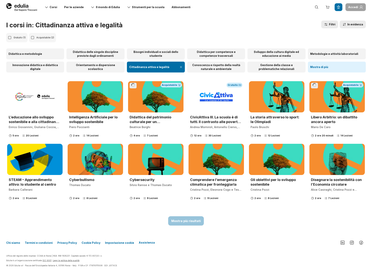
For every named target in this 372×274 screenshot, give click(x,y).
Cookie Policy (91, 242)
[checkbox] (9, 37)
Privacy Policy (67, 242)
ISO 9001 (47, 260)
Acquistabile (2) (45, 37)
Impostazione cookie (119, 242)
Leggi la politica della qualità (66, 260)
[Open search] (316, 7)
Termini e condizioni (39, 242)
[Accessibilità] (338, 7)
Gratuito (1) (20, 37)
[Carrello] (327, 7)
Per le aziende (74, 7)
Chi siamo (13, 242)
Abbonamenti (180, 7)
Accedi (353, 7)
